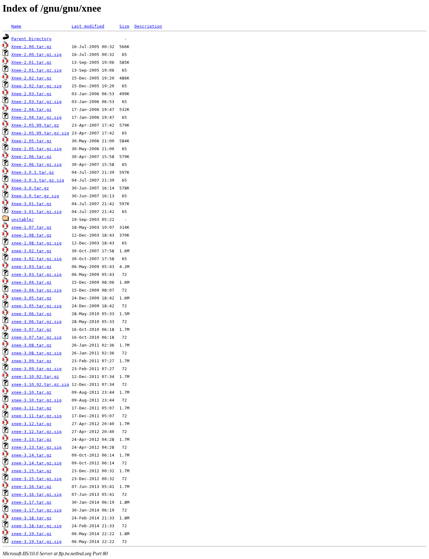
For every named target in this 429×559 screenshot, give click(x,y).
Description (148, 26)
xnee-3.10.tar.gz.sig (36, 400)
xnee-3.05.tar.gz (31, 298)
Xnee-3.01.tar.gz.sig (36, 211)
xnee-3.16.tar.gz (31, 486)
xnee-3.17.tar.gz (31, 502)
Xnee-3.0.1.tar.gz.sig (37, 180)
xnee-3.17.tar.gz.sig (36, 510)
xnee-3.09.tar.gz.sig (36, 368)
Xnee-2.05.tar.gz (31, 141)
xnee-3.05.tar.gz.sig (36, 306)
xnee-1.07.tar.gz (31, 227)
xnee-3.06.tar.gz (31, 313)
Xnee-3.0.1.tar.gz (32, 172)
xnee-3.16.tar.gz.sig (36, 494)
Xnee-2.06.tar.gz (31, 156)
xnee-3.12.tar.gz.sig (36, 431)
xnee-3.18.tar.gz (31, 518)
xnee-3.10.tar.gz (31, 392)
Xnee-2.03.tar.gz (31, 93)
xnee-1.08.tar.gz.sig (36, 243)
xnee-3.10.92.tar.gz (35, 376)
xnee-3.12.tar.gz (31, 423)
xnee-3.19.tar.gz (31, 533)
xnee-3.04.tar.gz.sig (36, 290)
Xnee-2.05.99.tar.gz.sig (40, 133)
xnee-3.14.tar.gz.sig (36, 463)
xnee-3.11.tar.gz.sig (36, 416)
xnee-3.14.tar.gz (31, 455)
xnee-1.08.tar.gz (31, 235)
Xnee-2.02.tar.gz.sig (36, 86)
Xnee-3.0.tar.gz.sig (35, 196)
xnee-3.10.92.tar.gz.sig (40, 384)
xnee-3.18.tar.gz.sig (36, 525)
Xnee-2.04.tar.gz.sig (36, 117)
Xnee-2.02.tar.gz (31, 78)
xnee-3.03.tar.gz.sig (36, 274)
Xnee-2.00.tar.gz (31, 46)
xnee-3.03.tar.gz (31, 266)
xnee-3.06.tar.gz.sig (36, 321)
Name (16, 26)
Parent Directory (31, 38)
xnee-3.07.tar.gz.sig (36, 337)
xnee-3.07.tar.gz (31, 329)
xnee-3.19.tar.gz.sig (36, 541)
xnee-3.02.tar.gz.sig (36, 258)
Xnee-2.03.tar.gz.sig (36, 101)
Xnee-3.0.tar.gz (30, 188)
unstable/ (22, 219)
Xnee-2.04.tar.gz (31, 109)
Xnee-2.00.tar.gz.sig (36, 54)
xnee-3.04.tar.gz (31, 282)
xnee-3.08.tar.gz (31, 345)
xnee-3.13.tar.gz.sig (36, 447)
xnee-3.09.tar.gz (31, 361)
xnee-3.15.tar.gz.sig (36, 478)
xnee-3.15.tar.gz (31, 471)
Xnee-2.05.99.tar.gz (35, 125)
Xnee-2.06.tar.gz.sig (36, 164)
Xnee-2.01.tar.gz (31, 62)
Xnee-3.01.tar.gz (31, 203)
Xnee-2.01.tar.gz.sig (36, 70)
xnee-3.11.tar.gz (31, 408)
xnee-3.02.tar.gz (31, 251)
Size (124, 26)
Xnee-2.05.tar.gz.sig (36, 148)
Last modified (88, 26)
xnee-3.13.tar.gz (31, 439)
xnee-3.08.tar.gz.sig (36, 353)
